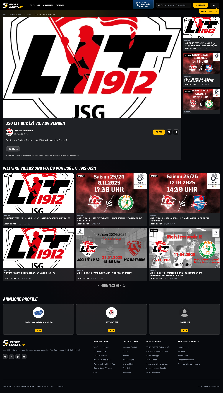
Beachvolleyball (129, 360)
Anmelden (200, 5)
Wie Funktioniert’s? (101, 347)
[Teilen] (176, 132)
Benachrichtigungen (186, 360)
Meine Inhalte (183, 347)
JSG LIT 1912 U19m (24, 14)
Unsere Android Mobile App (104, 364)
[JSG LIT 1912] (184, 312)
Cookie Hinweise (42, 386)
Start (4, 14)
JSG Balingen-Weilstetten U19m (38, 322)
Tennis (125, 351)
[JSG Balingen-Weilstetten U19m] (38, 312)
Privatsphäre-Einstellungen (24, 386)
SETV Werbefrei (99, 351)
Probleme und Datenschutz (157, 364)
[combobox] (175, 5)
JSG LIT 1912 (184, 322)
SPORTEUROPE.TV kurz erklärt (158, 347)
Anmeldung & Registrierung (189, 364)
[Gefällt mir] (169, 132)
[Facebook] (24, 356)
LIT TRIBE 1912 (111, 322)
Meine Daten (183, 355)
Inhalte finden (151, 360)
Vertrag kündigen (153, 372)
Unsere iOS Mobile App (102, 360)
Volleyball (126, 368)
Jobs (95, 372)
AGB (52, 386)
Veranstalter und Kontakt (156, 368)
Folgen (159, 132)
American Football (130, 347)
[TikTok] (17, 356)
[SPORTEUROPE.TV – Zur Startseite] (13, 5)
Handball (12, 14)
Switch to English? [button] (207, 10)
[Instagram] (5, 356)
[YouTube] (11, 356)
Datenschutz (7, 386)
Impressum (60, 386)
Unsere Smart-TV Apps (102, 368)
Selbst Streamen (100, 355)
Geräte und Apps (152, 355)
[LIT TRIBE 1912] (111, 312)
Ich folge (181, 351)
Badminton (127, 372)
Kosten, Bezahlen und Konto (157, 351)
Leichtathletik (128, 364)
